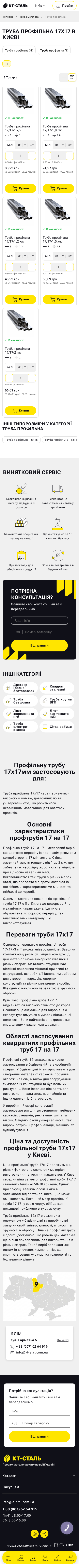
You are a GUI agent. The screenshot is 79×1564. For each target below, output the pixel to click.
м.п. (10, 145)
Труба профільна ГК (54, 50)
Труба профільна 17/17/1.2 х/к (17, 239)
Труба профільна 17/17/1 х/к (17, 128)
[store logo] (15, 6)
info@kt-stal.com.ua (32, 1352)
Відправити (39, 645)
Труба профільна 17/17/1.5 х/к (55, 239)
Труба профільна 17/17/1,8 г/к (55, 128)
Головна (8, 16)
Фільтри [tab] (67, 1544)
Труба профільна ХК (19, 50)
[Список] (64, 77)
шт (32, 145)
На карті (62, 1340)
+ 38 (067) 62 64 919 (32, 1346)
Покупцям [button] (10, 1487)
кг (18, 145)
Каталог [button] (9, 1476)
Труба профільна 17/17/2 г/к (17, 350)
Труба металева (29, 16)
